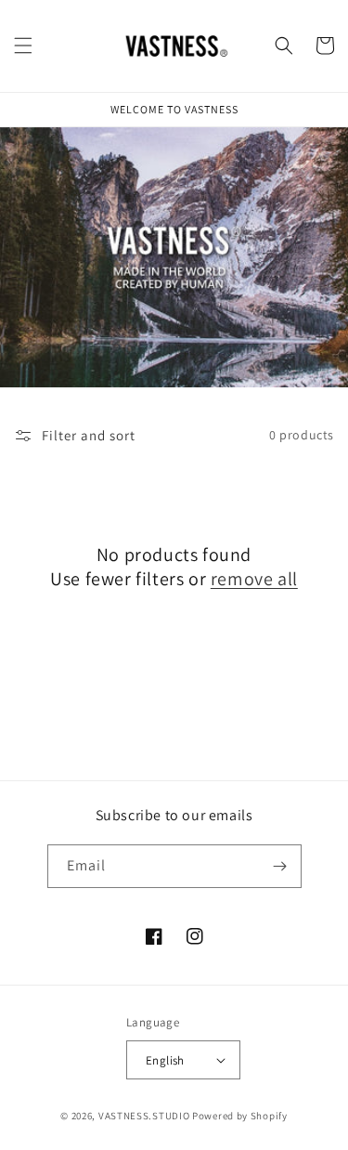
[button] (23, 45)
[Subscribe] (280, 866)
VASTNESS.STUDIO (144, 1115)
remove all (254, 579)
